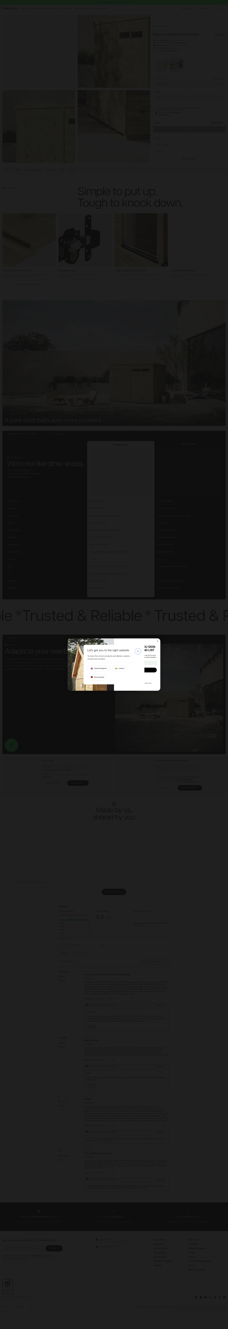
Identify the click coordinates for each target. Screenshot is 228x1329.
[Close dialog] (157, 641)
